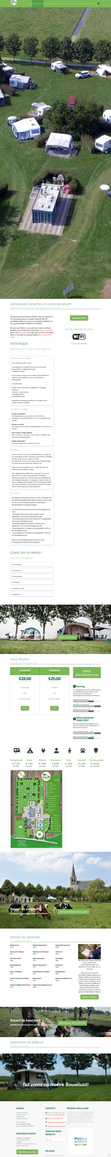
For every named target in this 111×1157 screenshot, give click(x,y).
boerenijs (41, 335)
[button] (32, 358)
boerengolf (22, 332)
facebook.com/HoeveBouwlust (56, 1122)
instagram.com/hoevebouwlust (56, 1126)
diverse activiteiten (46, 330)
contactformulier (60, 1115)
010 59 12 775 (58, 1118)
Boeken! (25, 708)
